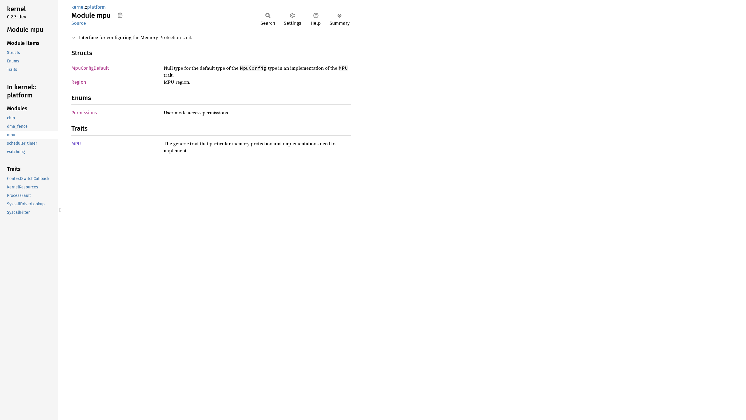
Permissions (84, 113)
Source (78, 23)
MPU (76, 143)
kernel (78, 7)
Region (78, 82)
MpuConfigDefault (90, 68)
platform (96, 7)
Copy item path (120, 15)
